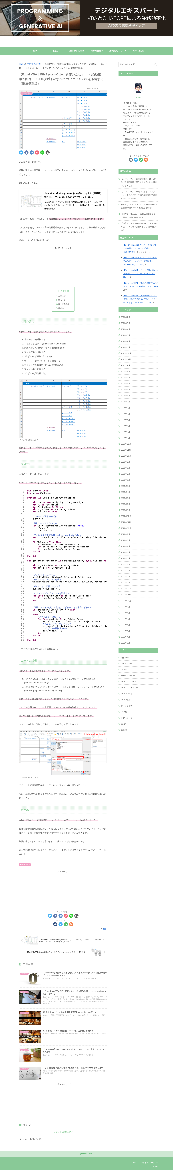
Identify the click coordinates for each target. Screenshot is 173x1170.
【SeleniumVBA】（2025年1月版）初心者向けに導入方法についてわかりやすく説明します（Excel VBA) (140, 298)
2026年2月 (125, 341)
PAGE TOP (87, 1154)
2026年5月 (125, 323)
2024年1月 (125, 438)
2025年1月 (125, 407)
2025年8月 (125, 371)
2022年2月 (125, 576)
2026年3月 (125, 335)
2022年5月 (125, 558)
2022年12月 (126, 516)
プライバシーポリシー (149, 1163)
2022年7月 (125, 546)
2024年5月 (125, 419)
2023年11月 (126, 450)
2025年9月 (125, 365)
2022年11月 (126, 522)
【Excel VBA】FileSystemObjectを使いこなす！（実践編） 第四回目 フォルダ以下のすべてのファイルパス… (74, 195)
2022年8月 (125, 540)
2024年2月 (125, 432)
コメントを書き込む (63, 1132)
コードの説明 (63, 304)
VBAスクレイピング (129, 687)
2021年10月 (126, 600)
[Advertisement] (63, 266)
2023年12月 (126, 444)
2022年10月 (126, 528)
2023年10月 (126, 456)
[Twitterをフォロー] (60, 924)
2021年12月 (126, 588)
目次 (60, 291)
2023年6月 (125, 480)
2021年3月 (125, 643)
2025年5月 (125, 389)
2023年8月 (125, 468)
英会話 (124, 730)
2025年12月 (126, 353)
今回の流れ (63, 296)
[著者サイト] (55, 924)
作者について (126, 717)
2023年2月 (125, 504)
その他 (124, 711)
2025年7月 (125, 377)
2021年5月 (125, 631)
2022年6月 (125, 552)
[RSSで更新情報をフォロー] (71, 924)
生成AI (124, 724)
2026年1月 (125, 347)
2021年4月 (125, 637)
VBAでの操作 (25, 865)
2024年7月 (125, 413)
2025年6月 (125, 383)
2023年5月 (125, 486)
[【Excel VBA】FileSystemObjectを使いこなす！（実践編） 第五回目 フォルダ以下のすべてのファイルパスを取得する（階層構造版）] (32, 152)
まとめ (61, 308)
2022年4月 (125, 564)
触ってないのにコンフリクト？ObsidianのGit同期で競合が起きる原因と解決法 (139, 206)
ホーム (135, 1163)
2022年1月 (125, 582)
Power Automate (128, 675)
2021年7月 (125, 618)
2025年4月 (125, 395)
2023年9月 (125, 462)
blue (138, 97)
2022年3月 (125, 570)
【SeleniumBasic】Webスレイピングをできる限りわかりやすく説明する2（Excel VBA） (140, 248)
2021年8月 (125, 612)
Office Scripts (126, 663)
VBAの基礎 (126, 699)
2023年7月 (125, 474)
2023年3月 (125, 498)
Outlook (124, 669)
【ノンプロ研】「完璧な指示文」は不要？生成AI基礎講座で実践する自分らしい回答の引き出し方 (139, 182)
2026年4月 (125, 329)
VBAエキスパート (128, 681)
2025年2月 (125, 401)
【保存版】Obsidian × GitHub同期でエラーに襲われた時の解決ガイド (139, 215)
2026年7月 (125, 317)
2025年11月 (126, 359)
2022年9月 (125, 534)
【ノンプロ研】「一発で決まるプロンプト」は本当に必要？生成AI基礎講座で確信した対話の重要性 (139, 195)
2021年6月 (125, 624)
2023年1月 (125, 510)
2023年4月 (125, 492)
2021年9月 (125, 606)
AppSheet (125, 657)
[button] (156, 64)
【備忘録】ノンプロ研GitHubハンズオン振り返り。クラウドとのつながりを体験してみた (139, 226)
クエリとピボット (128, 705)
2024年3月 (125, 426)
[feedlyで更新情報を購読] (66, 924)
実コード (62, 300)
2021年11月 (126, 594)
